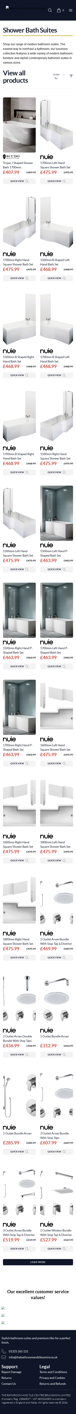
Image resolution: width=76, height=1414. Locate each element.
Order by (56, 76)
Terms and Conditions (53, 1372)
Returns (6, 1377)
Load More (38, 1262)
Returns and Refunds (52, 1383)
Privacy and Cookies (52, 1377)
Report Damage (11, 1372)
